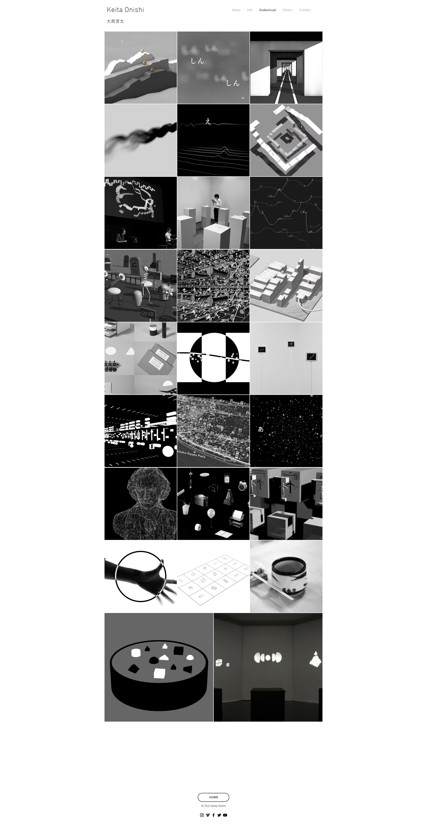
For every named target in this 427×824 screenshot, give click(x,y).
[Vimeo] (207, 815)
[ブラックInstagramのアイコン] (201, 815)
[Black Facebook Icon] (213, 815)
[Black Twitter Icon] (219, 815)
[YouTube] (225, 815)
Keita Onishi (125, 10)
